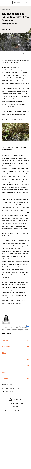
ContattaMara (7, 333)
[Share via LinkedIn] (23, 53)
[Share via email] (28, 53)
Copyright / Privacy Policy (15, 404)
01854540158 (9, 392)
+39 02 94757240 (11, 384)
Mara (27, 326)
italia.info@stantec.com (12, 388)
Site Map (15, 406)
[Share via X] (26, 53)
